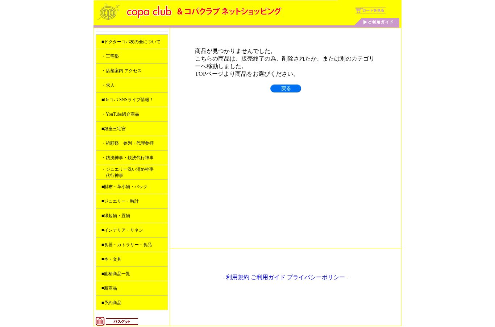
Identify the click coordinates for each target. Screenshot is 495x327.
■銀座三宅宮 (113, 128)
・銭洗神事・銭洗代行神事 (127, 157)
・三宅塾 (110, 56)
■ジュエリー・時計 (120, 201)
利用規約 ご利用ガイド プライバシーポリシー (285, 277)
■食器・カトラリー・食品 (126, 244)
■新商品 (109, 288)
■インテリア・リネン (122, 230)
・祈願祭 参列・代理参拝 (127, 143)
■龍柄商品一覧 (115, 273)
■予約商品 (111, 302)
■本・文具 (111, 259)
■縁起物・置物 (115, 215)
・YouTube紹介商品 (120, 114)
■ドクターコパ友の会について (131, 41)
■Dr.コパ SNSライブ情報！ (127, 99)
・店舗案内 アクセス (121, 70)
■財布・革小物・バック (124, 186)
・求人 (108, 85)
